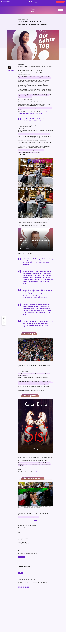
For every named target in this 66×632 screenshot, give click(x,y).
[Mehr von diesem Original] (33, 10)
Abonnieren (61, 10)
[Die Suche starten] (49, 1)
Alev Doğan (21, 541)
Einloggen (53, 1)
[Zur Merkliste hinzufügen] (4, 322)
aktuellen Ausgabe (39, 471)
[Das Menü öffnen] (1, 1)
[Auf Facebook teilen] (19, 587)
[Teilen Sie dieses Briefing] (4, 318)
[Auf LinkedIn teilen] (23, 587)
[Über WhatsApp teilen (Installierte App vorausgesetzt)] (26, 587)
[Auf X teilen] (21, 587)
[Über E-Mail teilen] (28, 587)
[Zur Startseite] (33, 1)
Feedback (20, 572)
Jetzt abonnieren (22, 556)
